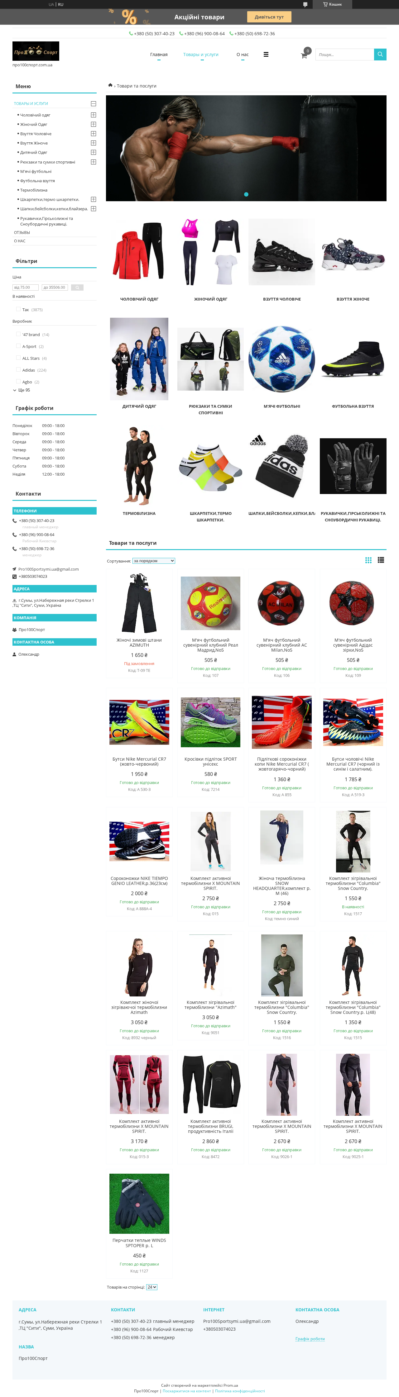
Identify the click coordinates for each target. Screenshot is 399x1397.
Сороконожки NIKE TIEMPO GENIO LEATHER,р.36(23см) (139, 881)
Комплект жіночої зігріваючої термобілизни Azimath (139, 1007)
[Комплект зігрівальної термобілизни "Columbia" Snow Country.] (353, 841)
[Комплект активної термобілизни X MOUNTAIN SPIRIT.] (211, 841)
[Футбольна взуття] (353, 359)
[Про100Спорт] (35, 51)
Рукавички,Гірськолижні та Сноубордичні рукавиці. (46, 221)
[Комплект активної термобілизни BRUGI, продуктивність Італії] (211, 1084)
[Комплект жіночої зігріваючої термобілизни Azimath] (139, 965)
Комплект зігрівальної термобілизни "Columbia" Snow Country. (353, 883)
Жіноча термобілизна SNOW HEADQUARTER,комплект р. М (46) (282, 886)
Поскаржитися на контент (187, 1391)
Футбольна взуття (353, 406)
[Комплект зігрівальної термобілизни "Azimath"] (211, 965)
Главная (159, 54)
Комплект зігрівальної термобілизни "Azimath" (211, 1005)
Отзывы (22, 232)
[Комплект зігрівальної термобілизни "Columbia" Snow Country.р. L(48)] (353, 965)
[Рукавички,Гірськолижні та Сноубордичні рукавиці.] (353, 466)
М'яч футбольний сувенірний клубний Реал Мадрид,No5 (210, 645)
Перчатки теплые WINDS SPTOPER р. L (139, 1243)
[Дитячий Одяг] (139, 359)
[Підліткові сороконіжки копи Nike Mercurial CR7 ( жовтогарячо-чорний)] (282, 722)
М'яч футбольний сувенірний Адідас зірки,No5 (353, 645)
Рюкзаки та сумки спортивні (47, 162)
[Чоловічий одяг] (139, 252)
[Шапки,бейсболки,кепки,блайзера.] (281, 466)
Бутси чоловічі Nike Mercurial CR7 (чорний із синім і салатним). (353, 764)
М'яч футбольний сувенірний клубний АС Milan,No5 (282, 645)
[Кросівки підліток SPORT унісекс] (211, 722)
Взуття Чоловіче (282, 299)
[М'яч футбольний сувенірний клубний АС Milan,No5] (282, 603)
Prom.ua (231, 1385)
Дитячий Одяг (139, 406)
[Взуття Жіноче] (353, 252)
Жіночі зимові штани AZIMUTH (139, 643)
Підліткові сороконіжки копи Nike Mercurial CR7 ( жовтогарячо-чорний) (282, 764)
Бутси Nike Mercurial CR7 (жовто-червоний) (139, 762)
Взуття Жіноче (353, 299)
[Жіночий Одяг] (210, 252)
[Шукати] (380, 54)
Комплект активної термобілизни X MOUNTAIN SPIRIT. (210, 883)
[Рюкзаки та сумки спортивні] (210, 359)
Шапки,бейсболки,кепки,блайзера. (290, 513)
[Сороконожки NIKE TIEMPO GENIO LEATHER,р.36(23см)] (139, 841)
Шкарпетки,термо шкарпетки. (49, 199)
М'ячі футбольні (282, 406)
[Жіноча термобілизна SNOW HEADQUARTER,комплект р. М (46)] (282, 841)
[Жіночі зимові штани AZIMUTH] (139, 603)
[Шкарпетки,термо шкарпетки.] (210, 466)
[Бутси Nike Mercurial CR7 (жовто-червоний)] (139, 722)
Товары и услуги (201, 54)
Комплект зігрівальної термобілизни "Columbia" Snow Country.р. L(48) (353, 1007)
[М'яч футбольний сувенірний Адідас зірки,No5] (353, 603)
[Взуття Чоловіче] (281, 252)
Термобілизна (139, 513)
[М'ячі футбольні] (281, 359)
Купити (161, 585)
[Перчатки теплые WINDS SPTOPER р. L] (139, 1203)
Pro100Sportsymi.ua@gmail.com (48, 569)
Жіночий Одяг (210, 299)
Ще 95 (24, 390)
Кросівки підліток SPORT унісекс (211, 762)
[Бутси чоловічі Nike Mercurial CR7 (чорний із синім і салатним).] (353, 722)
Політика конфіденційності (240, 1391)
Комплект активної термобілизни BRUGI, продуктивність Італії (210, 1126)
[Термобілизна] (139, 466)
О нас (243, 54)
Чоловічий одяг (139, 299)
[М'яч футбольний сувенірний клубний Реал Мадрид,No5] (211, 603)
